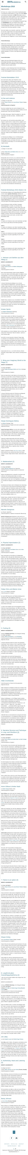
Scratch (2, 802)
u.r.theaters (17, 1048)
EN (13, 1148)
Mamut (20, 369)
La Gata (21, 151)
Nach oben (14, 1132)
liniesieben (19, 636)
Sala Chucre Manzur (17, 450)
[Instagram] (16, 1138)
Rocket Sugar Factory (16, 988)
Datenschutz (10, 1150)
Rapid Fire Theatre (14, 797)
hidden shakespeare (10, 325)
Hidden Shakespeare (7, 311)
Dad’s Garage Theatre (14, 840)
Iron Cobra (16, 1069)
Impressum (4, 1150)
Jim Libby (7, 988)
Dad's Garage (6, 788)
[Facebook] (11, 1138)
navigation (2, 1)
